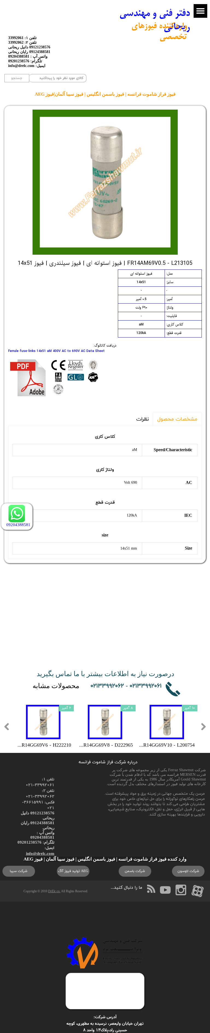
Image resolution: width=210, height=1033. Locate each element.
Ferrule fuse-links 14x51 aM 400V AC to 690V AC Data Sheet (56, 351)
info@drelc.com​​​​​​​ (40, 853)
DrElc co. (54, 891)
